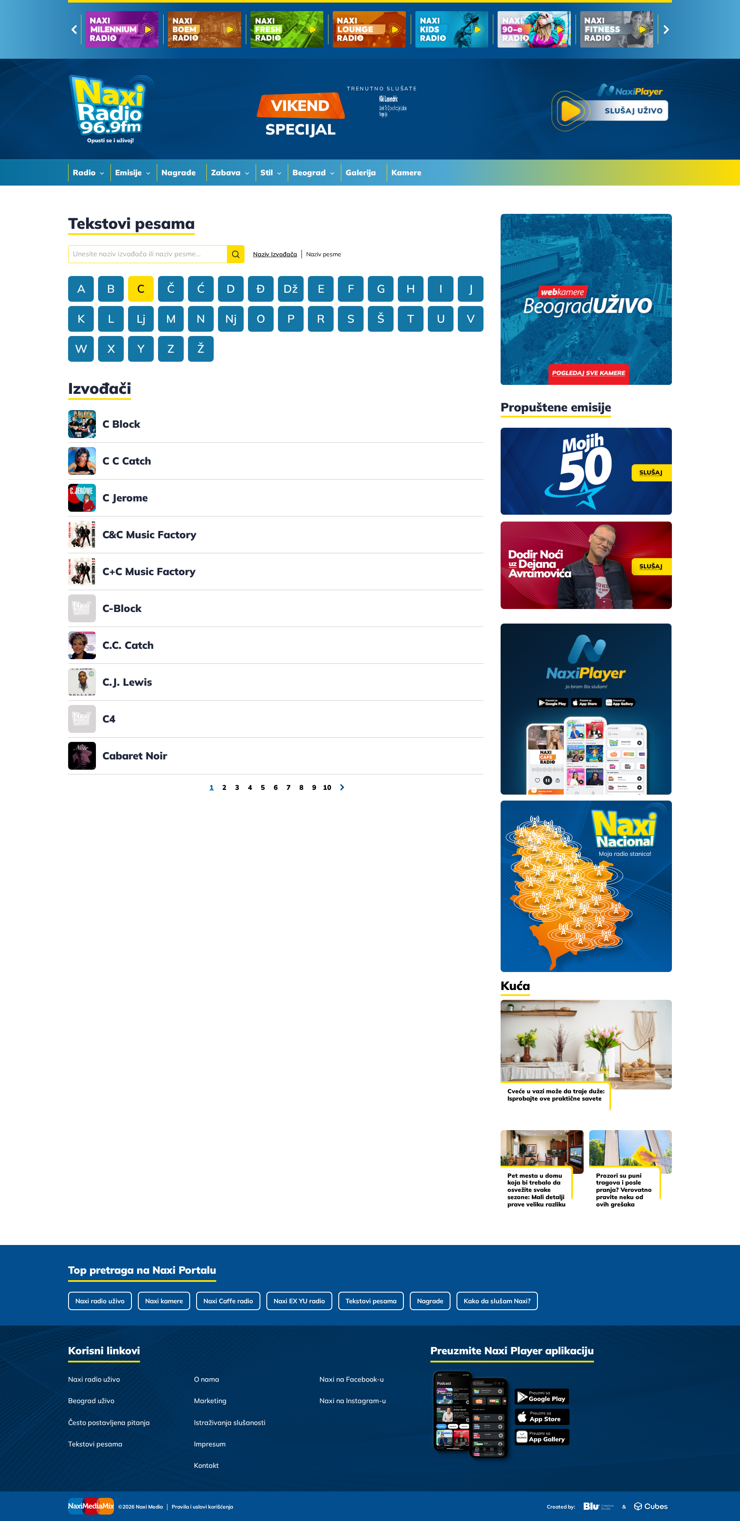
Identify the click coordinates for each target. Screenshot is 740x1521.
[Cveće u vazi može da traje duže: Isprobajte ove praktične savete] (586, 1044)
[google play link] (542, 1397)
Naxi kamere (164, 1301)
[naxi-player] (586, 709)
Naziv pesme (323, 254)
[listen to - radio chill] (617, 29)
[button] (235, 254)
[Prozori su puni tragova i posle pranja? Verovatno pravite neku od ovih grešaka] (630, 1151)
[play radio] (610, 109)
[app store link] (542, 1418)
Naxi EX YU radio (299, 1301)
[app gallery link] (542, 1438)
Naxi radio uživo (100, 1301)
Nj (230, 319)
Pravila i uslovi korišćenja (202, 1507)
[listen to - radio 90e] (370, 29)
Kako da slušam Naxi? (497, 1301)
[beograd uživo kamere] (586, 300)
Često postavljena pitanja (109, 1422)
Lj (141, 319)
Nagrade (430, 1301)
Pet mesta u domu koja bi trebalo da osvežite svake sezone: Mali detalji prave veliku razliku (536, 1190)
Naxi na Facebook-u (351, 1379)
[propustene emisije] (586, 471)
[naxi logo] (111, 109)
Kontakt (206, 1465)
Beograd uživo (91, 1400)
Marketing (210, 1400)
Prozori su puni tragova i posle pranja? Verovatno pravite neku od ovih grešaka (624, 1190)
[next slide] (666, 29)
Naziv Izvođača (275, 254)
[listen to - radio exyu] (535, 29)
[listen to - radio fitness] (452, 29)
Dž (290, 289)
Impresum (210, 1444)
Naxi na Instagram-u (352, 1400)
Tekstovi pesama (371, 1301)
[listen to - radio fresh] (123, 29)
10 (327, 787)
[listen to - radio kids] (288, 29)
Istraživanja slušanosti (230, 1422)
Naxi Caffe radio (228, 1301)
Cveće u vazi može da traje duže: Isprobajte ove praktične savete (556, 1094)
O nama (206, 1379)
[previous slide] (74, 29)
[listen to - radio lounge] (205, 29)
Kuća (515, 985)
